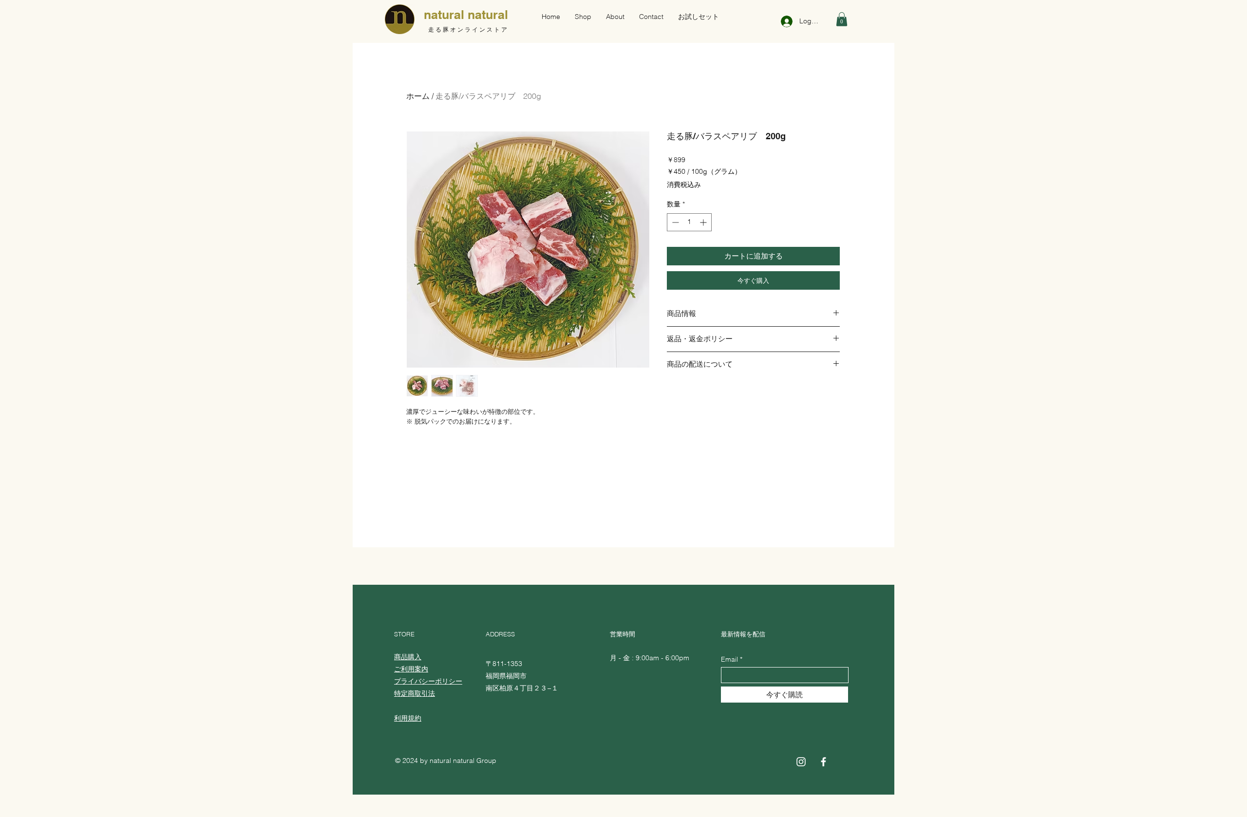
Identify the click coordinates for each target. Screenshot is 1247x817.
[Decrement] (674, 222)
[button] (842, 19)
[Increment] (704, 222)
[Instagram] (801, 762)
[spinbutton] (689, 222)
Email (729, 659)
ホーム (418, 96)
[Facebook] (823, 762)
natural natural (466, 14)
